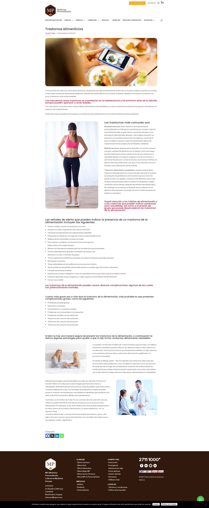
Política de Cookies (169, 504)
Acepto (156, 504)
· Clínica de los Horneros (85, 474)
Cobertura (92, 20)
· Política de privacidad (117, 490)
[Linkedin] (57, 436)
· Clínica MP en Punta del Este (88, 477)
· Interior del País (114, 474)
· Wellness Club (114, 480)
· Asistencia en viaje (115, 468)
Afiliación (148, 20)
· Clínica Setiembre (83, 468)
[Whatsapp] (62, 436)
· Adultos (79, 484)
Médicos (79, 20)
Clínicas (67, 20)
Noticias (105, 20)
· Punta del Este (82, 490)
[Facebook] (47, 436)
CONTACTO (152, 3)
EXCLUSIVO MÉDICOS (137, 3)
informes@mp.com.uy (53, 497)
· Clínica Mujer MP (83, 471)
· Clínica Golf (81, 465)
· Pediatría (80, 487)
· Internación (112, 462)
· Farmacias (112, 477)
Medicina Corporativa (132, 20)
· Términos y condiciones (117, 487)
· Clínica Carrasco (83, 462)
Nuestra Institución (53, 20)
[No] (206, 504)
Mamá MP (116, 20)
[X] (52, 436)
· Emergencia (113, 465)
